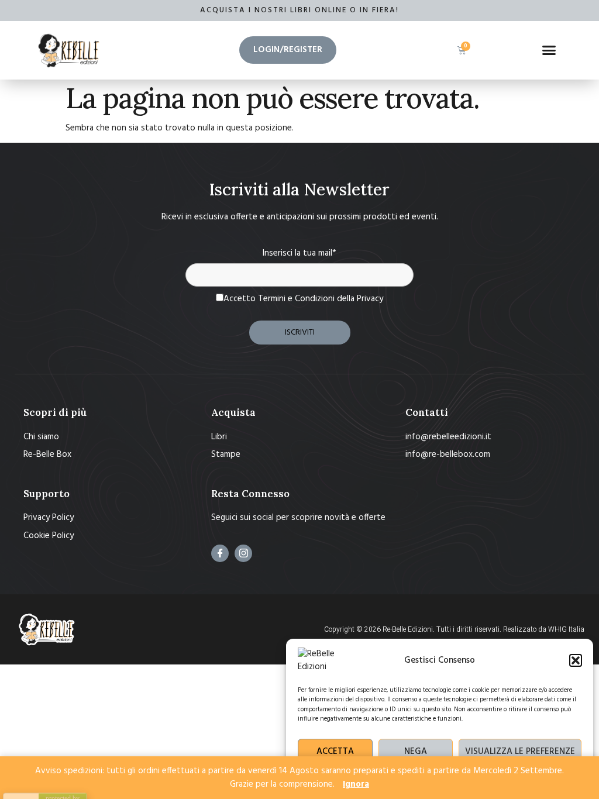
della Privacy (360, 299)
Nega (415, 752)
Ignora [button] (356, 784)
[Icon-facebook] (220, 553)
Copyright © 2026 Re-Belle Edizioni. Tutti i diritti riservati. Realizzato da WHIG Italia (454, 629)
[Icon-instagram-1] (243, 553)
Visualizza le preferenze (520, 752)
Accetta (335, 752)
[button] (575, 660)
